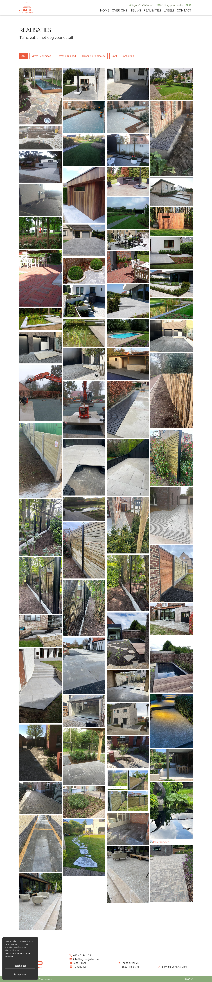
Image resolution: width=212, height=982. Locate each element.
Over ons (119, 10)
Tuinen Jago (79, 966)
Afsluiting (128, 56)
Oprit (114, 56)
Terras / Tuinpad (66, 56)
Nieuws (135, 10)
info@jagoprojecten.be (171, 5)
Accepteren (20, 974)
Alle (23, 56)
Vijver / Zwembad (41, 56)
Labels (169, 10)
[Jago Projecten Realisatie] (40, 95)
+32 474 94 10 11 (82, 955)
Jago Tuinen (79, 962)
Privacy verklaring (45, 979)
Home (104, 10)
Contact (184, 10)
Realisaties (152, 10)
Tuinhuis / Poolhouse (94, 56)
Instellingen (20, 965)
